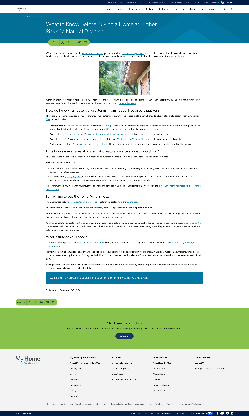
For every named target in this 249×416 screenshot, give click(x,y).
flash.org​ (106, 126)
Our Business (159, 368)
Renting (73, 396)
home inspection (91, 214)
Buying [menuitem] (106, 9)
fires (48, 119)
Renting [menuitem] (162, 9)
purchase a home (92, 53)
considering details (133, 53)
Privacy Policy (148, 413)
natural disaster (177, 56)
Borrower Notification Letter (124, 379)
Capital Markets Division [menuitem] (179, 2)
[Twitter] (232, 413)
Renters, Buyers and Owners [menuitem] (205, 2)
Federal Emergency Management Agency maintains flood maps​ (95, 134)
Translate (228, 2)
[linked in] (74, 42)
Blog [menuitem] (192, 9)
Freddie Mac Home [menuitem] (114, 2)
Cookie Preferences (181, 413)
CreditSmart (118, 374)
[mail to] (80, 42)
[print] (85, 42)
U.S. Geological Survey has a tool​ (87, 144)
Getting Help (76, 368)
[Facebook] (217, 413)
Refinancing (75, 385)
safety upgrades (74, 176)
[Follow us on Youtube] (222, 413)
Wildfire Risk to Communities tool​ (133, 139)
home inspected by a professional (83, 202)
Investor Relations (161, 385)
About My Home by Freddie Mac (86, 363)
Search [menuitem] (227, 9)
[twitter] (62, 42)
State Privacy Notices (163, 413)
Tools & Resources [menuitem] (209, 9)
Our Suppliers (159, 390)
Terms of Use (136, 413)
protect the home (127, 103)
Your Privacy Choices (199, 413)
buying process (134, 202)
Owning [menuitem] (119, 9)
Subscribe (124, 336)
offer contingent (191, 223)
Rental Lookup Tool (120, 368)
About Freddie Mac (162, 363)
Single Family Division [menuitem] (135, 2)
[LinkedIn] (227, 413)
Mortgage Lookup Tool (122, 363)
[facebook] (68, 42)
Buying (73, 374)
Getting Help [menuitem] (178, 9)
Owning (74, 379)
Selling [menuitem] (149, 9)
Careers (156, 379)
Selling (73, 390)
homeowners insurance (91, 242)
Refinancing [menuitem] (135, 9)
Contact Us (200, 363)
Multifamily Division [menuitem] (157, 2)
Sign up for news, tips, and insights (210, 368)
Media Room (159, 374)
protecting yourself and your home (89, 277)
